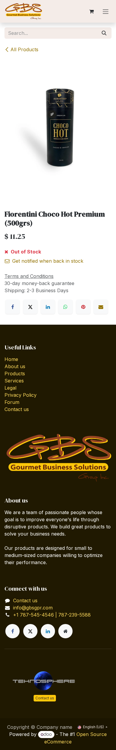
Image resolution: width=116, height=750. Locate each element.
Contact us (16, 409)
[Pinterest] (83, 307)
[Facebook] (12, 307)
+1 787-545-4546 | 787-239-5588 (52, 615)
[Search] (104, 33)
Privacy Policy (20, 395)
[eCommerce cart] (91, 11)
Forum (11, 402)
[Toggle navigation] (106, 11)
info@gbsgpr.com (33, 608)
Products (14, 373)
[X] (30, 307)
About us (14, 366)
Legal (10, 388)
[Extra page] (65, 631)
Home (11, 359)
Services (14, 381)
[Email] (101, 307)
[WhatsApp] (65, 307)
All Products (24, 49)
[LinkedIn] (48, 307)
